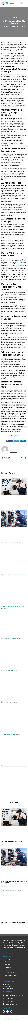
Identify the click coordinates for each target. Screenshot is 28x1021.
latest (15, 17)
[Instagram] (7, 1011)
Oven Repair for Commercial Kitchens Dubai (13, 922)
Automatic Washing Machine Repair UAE (12, 841)
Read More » (3, 844)
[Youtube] (11, 1011)
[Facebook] (4, 1011)
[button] (21, 3)
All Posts (13, 451)
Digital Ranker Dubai (21, 1019)
